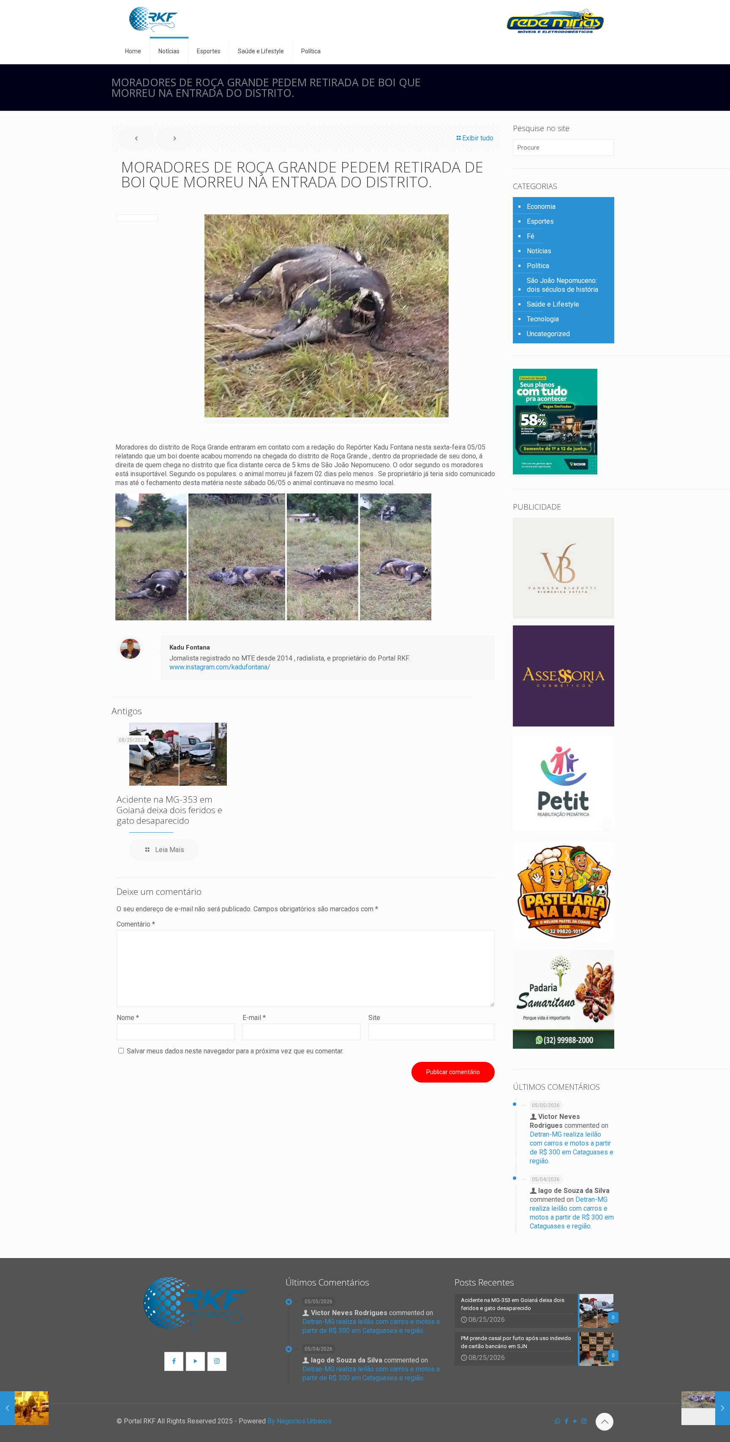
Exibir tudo (477, 138)
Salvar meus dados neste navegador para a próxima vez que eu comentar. (235, 1051)
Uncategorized (548, 334)
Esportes (540, 221)
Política (538, 266)
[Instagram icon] (584, 1421)
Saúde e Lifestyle (553, 304)
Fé (530, 236)
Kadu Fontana (189, 647)
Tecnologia (543, 319)
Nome (128, 1018)
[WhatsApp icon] (557, 1421)
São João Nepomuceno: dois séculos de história (562, 285)
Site (374, 1018)
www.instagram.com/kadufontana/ (219, 667)
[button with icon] (173, 1361)
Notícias (539, 251)
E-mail (254, 1018)
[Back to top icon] (604, 1422)
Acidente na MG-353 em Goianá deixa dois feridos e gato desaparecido (169, 809)
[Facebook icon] (566, 1421)
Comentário (136, 924)
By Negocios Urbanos (299, 1421)
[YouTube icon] (575, 1421)
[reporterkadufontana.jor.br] (153, 19)
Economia (541, 207)
